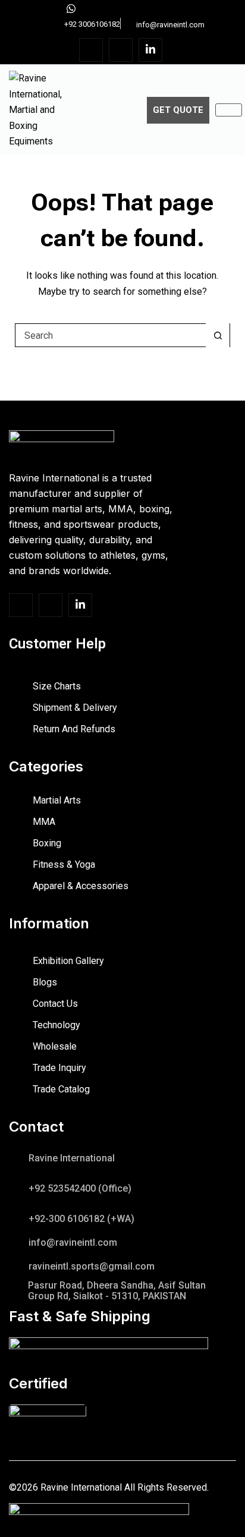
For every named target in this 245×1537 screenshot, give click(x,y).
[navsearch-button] (129, 107)
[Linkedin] (150, 50)
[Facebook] (91, 50)
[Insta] (121, 50)
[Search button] (218, 335)
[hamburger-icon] (228, 109)
